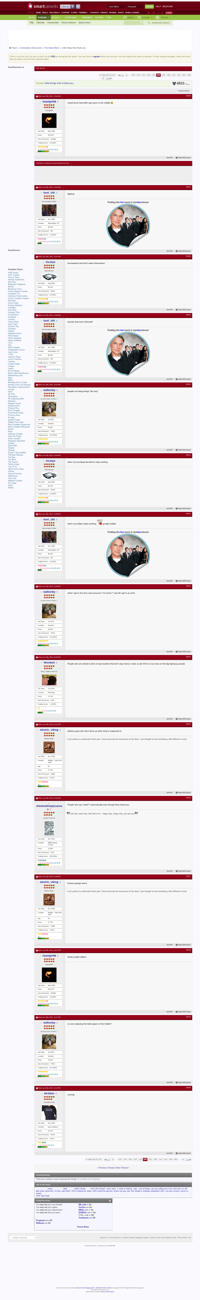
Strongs (11, 450)
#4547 (188, 187)
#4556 (188, 798)
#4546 (188, 96)
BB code (82, 1205)
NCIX (10, 392)
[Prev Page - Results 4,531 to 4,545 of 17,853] (127, 75)
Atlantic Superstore (16, 280)
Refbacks (40, 1223)
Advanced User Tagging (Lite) (85, 1288)
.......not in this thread (95, 1189)
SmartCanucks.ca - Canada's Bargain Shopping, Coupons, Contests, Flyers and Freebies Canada (142, 1238)
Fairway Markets (15, 305)
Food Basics (13, 315)
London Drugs (14, 364)
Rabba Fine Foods (16, 422)
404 (184, 75)
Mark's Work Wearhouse (18, 373)
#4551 (188, 455)
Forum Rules (83, 1227)
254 (138, 75)
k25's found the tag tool (102, 1191)
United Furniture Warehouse (15, 475)
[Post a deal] (168, 12)
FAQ (32, 22)
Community (52, 22)
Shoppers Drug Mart (16, 441)
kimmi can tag (120, 1191)
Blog (32, 17)
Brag (131, 17)
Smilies (82, 1207)
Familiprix (12, 308)
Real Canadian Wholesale (19, 427)
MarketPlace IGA (15, 375)
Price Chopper (14, 410)
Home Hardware (15, 338)
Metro (10, 380)
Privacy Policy (182, 1238)
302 (148, 75)
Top (108, 17)
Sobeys (11, 443)
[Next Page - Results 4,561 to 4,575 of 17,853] (103, 78)
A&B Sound (13, 272)
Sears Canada (14, 438)
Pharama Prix (14, 406)
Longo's (11, 366)
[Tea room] (149, 12)
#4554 (188, 657)
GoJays (50, 262)
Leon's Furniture (15, 359)
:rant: (135, 1189)
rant (128, 1191)
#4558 (188, 950)
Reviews (112, 12)
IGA (9, 345)
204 (133, 75)
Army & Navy (13, 277)
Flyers (74, 12)
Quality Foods (14, 420)
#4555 (188, 724)
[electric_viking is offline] (49, 747)
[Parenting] (162, 12)
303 (153, 75)
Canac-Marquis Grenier (18, 291)
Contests (94, 12)
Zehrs (10, 485)
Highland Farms (14, 333)
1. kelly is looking (124, 1189)
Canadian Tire (14, 294)
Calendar (40, 22)
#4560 (188, 1088)
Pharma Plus (13, 408)
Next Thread (122, 1168)
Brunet (11, 287)
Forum (43, 17)
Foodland (12, 317)
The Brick (12, 459)
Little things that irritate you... (59, 83)
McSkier (49, 1093)
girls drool (40, 1191)
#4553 (188, 586)
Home (38, 12)
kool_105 (49, 192)
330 (51, 856)
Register (167, 6)
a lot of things (144, 1189)
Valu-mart (12, 478)
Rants (121, 12)
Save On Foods (14, 436)
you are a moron (172, 1191)
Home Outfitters (15, 340)
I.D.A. (10, 343)
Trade (166, 17)
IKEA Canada (13, 347)
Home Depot (13, 336)
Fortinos (11, 319)
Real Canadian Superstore (19, 424)
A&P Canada (13, 275)
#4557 (188, 876)
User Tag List (40, 68)
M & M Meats (14, 371)
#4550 (188, 384)
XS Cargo (12, 483)
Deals (45, 12)
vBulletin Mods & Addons (104, 1288)
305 (163, 75)
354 (179, 75)
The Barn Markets (15, 455)
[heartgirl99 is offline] (49, 121)
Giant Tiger (12, 324)
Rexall (10, 429)
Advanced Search (161, 22)
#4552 (188, 514)
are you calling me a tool (161, 1189)
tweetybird (155, 1191)
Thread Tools (183, 91)
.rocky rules (111, 1189)
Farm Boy (12, 310)
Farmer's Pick (14, 312)
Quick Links (84, 22)
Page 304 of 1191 (108, 75)
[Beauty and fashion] (154, 12)
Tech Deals (54, 12)
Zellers (11, 488)
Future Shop (13, 322)
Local (147, 17)
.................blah (60, 1189)
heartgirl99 (49, 101)
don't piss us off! (180, 1189)
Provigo (11, 417)
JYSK (10, 354)
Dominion (12, 301)
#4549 (188, 315)
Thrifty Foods (13, 464)
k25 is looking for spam (82, 1191)
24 (50, 435)
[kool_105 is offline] (49, 210)
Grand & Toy (13, 326)
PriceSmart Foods (15, 413)
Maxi (10, 378)
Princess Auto (14, 415)
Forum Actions (68, 22)
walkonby (49, 390)
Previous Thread (106, 1168)
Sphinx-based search (107, 1292)
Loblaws (11, 361)
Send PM (170, 158)
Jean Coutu (13, 352)
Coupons (65, 12)
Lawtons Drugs (14, 357)
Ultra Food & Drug (15, 469)
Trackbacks (84, 1218)
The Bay (11, 457)
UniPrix (11, 471)
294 (143, 75)
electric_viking (49, 729)
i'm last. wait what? (62, 1191)
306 (168, 75)
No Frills (11, 394)
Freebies (83, 12)
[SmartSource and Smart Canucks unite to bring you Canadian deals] (19, 256)
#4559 (188, 1017)
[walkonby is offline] (49, 409)
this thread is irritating (140, 1191)
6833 (182, 84)
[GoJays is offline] (49, 277)
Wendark (49, 662)
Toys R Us (12, 466)
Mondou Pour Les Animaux (19, 385)
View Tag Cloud (42, 1196)
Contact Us (104, 1238)
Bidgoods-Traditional (16, 284)
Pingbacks (41, 1220)
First (122, 76)
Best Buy (12, 282)
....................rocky (44, 1189)
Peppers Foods (14, 403)
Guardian (12, 329)
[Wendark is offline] (49, 680)
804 (189, 75)
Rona (10, 431)
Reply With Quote (184, 158)
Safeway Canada (15, 434)
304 (158, 75)
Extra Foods (13, 303)
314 (173, 75)
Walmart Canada (15, 481)
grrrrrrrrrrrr (49, 1191)
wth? (162, 1191)
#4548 (188, 256)
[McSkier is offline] (49, 1113)
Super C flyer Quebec (17, 452)
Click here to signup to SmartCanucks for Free (52, 163)
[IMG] (81, 1210)
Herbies (11, 331)
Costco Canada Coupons (18, 298)
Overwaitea (13, 396)
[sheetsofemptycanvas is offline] (49, 828)
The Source (13, 462)
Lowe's (11, 368)
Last (107, 79)
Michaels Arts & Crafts (17, 382)
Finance (104, 12)
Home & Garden (132, 12)
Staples (11, 448)
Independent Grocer (16, 350)
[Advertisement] (90, 174)
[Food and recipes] (158, 12)
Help (158, 6)
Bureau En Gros (15, 289)
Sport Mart (12, 445)
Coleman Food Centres (18, 296)
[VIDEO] (82, 1212)
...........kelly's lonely (76, 1189)
